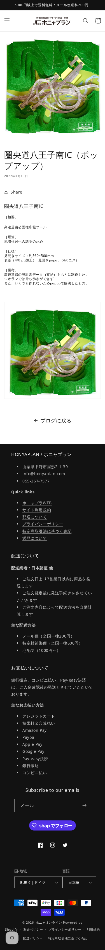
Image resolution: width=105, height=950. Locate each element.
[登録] (84, 805)
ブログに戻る (56, 420)
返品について (34, 538)
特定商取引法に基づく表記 (46, 531)
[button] (7, 21)
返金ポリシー (33, 929)
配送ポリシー (33, 938)
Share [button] (16, 192)
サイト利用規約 (36, 509)
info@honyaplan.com (43, 473)
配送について (34, 516)
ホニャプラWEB (37, 502)
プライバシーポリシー (42, 523)
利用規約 (93, 929)
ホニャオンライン (49, 922)
